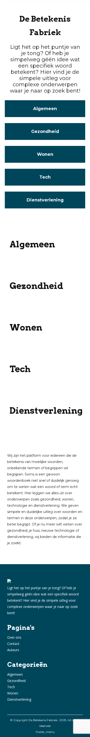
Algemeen (15, 674)
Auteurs (13, 650)
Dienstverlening (19, 699)
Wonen (12, 693)
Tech (11, 687)
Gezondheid (16, 680)
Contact (13, 643)
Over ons (14, 637)
